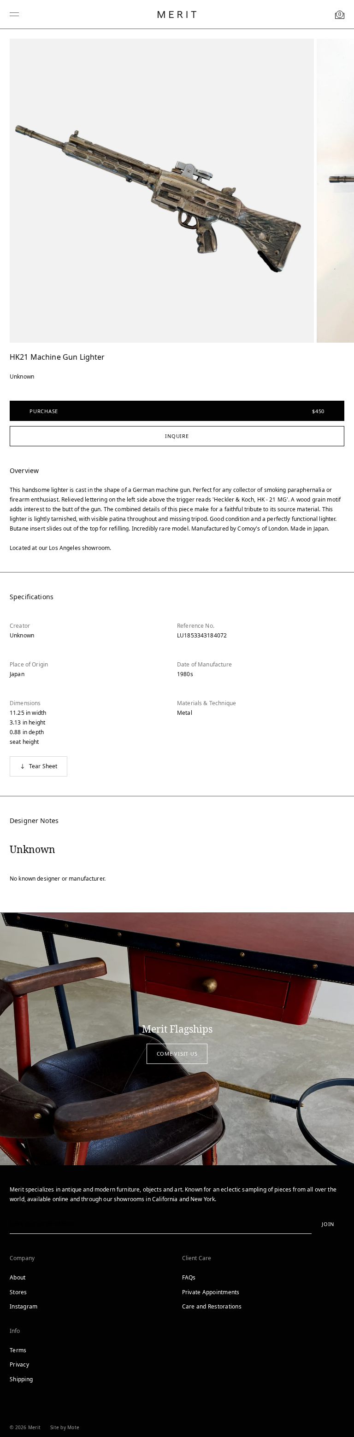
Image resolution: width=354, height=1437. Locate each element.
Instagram (23, 1306)
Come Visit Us (177, 1053)
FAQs (189, 1277)
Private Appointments (211, 1292)
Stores (18, 1292)
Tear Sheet (43, 766)
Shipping (21, 1379)
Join (328, 1224)
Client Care (197, 1258)
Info (15, 1331)
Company (22, 1258)
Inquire (177, 435)
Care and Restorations (212, 1306)
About (17, 1277)
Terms (18, 1350)
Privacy (19, 1364)
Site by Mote (64, 1427)
